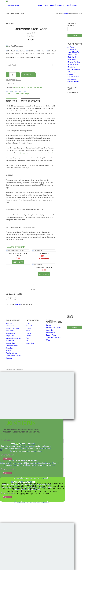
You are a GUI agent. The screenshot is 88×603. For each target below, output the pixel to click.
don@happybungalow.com (25, 153)
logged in (18, 304)
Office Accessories (73, 69)
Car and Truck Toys (73, 52)
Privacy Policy (51, 335)
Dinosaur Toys (72, 54)
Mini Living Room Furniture (34, 87)
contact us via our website (45, 153)
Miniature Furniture (19, 87)
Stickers (70, 74)
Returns (48, 325)
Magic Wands (71, 57)
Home (8, 23)
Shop (12, 23)
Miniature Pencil (44, 267)
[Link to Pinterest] (80, 369)
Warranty (49, 340)
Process (29, 333)
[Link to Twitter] (77, 369)
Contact (28, 336)
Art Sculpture (71, 49)
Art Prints (70, 47)
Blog (27, 338)
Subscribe (7, 459)
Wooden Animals (73, 77)
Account (29, 328)
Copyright (49, 330)
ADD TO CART (18, 262)
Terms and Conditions (53, 337)
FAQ (27, 341)
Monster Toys (72, 67)
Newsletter (29, 326)
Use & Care (30, 343)
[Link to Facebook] (73, 369)
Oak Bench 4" (44, 253)
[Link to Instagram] (70, 369)
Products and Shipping (53, 327)
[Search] (80, 5)
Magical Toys (71, 59)
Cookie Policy (50, 332)
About (28, 331)
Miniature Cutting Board (18, 254)
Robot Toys (71, 72)
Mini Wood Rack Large (15, 13)
